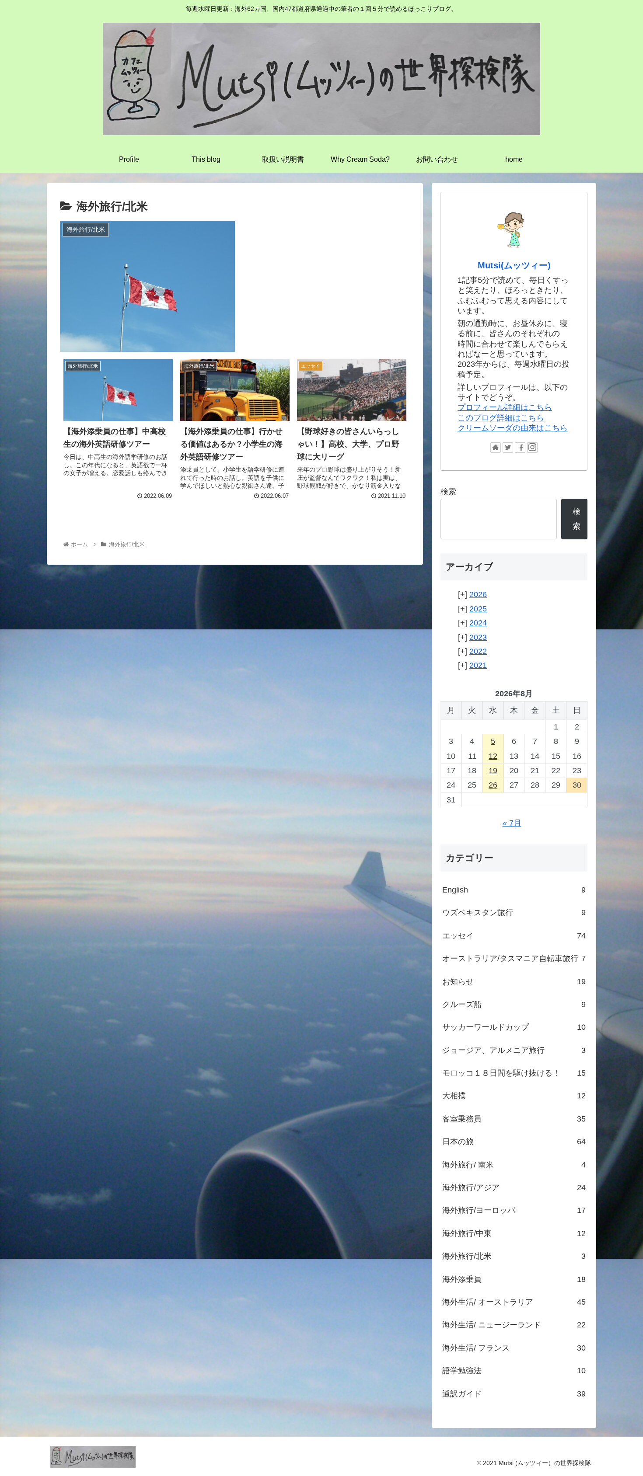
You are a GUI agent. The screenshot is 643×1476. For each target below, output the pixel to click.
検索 (448, 491)
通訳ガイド (514, 1393)
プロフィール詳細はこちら (505, 407)
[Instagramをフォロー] (532, 447)
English (514, 890)
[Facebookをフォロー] (520, 447)
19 (493, 770)
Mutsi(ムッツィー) (514, 265)
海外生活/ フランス (514, 1348)
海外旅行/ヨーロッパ (514, 1210)
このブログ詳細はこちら (501, 417)
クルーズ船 (514, 1004)
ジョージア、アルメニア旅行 (514, 1050)
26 (493, 785)
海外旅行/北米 (514, 1256)
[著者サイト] (495, 447)
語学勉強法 (514, 1370)
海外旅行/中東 (514, 1233)
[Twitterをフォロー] (508, 447)
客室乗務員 (514, 1119)
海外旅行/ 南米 (514, 1164)
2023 (478, 637)
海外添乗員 (514, 1279)
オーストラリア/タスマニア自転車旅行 (514, 958)
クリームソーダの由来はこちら (513, 428)
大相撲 (514, 1095)
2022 (478, 651)
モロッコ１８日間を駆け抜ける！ (514, 1073)
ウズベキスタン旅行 (514, 912)
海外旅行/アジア (514, 1187)
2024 (478, 622)
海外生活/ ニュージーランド (514, 1324)
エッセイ (514, 935)
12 (493, 756)
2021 (478, 665)
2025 (478, 608)
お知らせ (514, 981)
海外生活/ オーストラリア (514, 1302)
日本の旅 (514, 1141)
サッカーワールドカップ (514, 1027)
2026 (478, 594)
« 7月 (512, 823)
